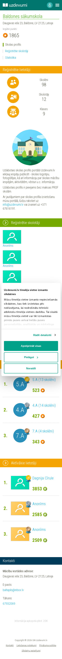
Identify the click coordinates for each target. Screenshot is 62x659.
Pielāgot (29, 357)
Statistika (10, 57)
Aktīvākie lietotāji (24, 463)
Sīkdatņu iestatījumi (31, 650)
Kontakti (10, 645)
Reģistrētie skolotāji (16, 51)
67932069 (9, 603)
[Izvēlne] (57, 5)
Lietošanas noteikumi (27, 645)
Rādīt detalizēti (42, 335)
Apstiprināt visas (31, 345)
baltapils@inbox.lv (13, 590)
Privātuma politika (47, 645)
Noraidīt (31, 368)
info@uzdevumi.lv (13, 204)
